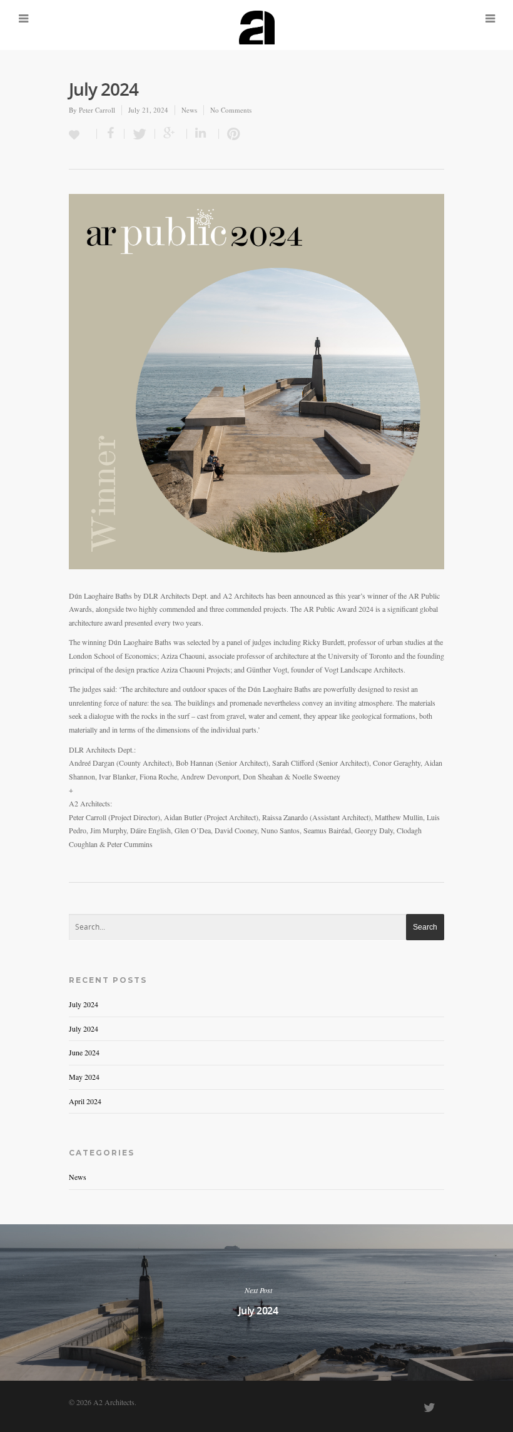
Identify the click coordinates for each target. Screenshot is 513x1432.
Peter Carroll (97, 109)
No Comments (230, 109)
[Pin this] (231, 134)
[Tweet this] (139, 134)
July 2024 (83, 1004)
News (189, 109)
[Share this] (110, 134)
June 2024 (84, 1052)
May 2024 (84, 1077)
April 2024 (85, 1101)
